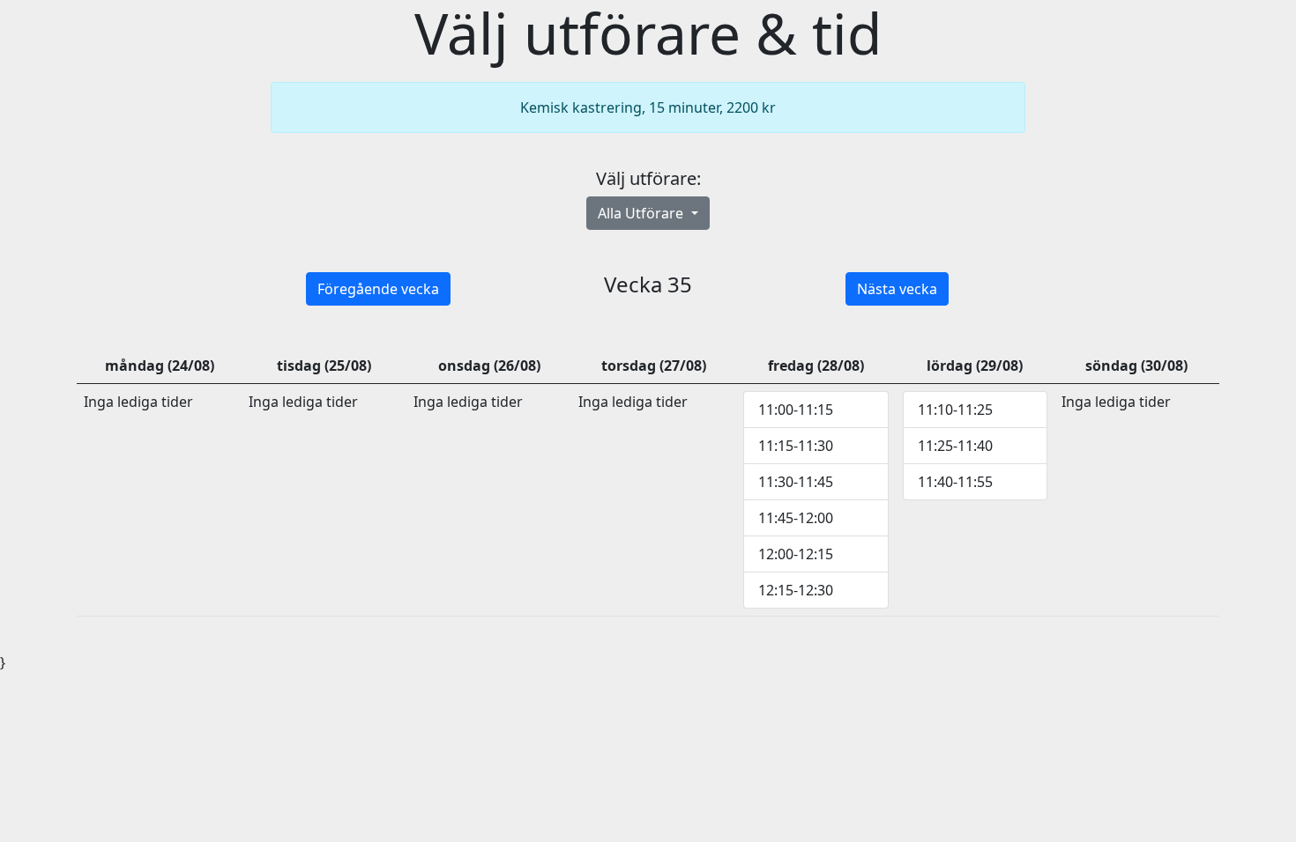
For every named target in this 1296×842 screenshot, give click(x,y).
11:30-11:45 (795, 481)
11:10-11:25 (955, 409)
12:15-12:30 (795, 590)
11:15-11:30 (795, 445)
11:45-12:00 (795, 518)
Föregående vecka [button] (378, 289)
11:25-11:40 (955, 445)
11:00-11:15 (795, 409)
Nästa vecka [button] (897, 289)
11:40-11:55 (955, 481)
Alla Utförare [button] (642, 213)
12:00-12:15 (795, 554)
